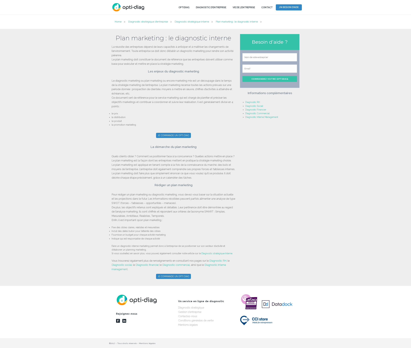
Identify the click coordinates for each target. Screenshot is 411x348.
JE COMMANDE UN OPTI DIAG (173, 135)
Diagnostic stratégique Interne (216, 253)
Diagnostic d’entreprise (211, 7)
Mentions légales (188, 324)
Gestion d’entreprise (189, 311)
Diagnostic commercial (176, 264)
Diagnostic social (122, 264)
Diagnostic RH (217, 260)
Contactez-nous (187, 316)
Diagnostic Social (254, 106)
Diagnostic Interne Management (261, 117)
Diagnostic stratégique (191, 307)
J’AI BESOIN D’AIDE (289, 7)
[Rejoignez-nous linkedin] (124, 321)
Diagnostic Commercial (257, 113)
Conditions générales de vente (196, 320)
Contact (267, 7)
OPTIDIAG (184, 7)
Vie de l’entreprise (244, 7)
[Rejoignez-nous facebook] (118, 321)
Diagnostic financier (147, 264)
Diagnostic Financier (255, 109)
